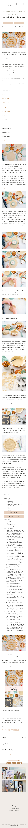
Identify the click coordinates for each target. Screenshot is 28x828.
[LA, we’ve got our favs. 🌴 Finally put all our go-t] (8, 786)
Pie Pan (4, 94)
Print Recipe (19, 23)
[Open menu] (23, 4)
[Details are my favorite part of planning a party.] (8, 773)
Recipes (17, 14)
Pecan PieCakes (21, 739)
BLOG (14, 798)
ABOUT (14, 814)
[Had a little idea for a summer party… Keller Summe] (20, 773)
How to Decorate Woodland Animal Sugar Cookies (6, 741)
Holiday (10, 14)
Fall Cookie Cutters (7, 102)
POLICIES (14, 817)
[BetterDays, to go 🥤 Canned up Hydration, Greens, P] (20, 786)
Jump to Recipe (8, 23)
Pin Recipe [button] (14, 512)
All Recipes (14, 11)
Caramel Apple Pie (15, 186)
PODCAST (14, 800)
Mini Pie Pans (5, 98)
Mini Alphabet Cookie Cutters (10, 107)
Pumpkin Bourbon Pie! (8, 188)
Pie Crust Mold (6, 111)
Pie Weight (5, 124)
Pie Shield (4, 141)
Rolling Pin (8, 507)
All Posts (6, 11)
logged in (11, 754)
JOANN (23, 82)
